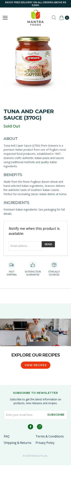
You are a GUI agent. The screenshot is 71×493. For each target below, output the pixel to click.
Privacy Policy (45, 443)
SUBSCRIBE (56, 414)
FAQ (6, 436)
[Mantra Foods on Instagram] (39, 427)
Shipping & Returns (17, 443)
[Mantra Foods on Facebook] (30, 427)
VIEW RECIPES (36, 365)
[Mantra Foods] (35, 17)
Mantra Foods (40, 455)
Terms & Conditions (50, 436)
